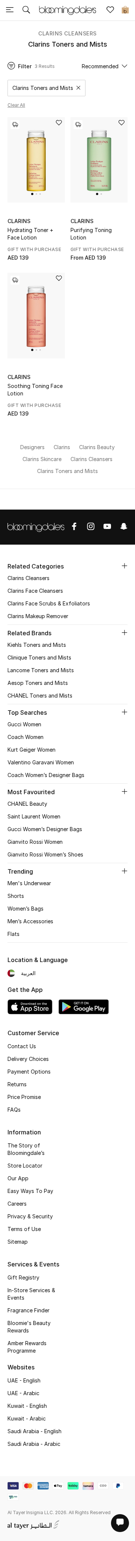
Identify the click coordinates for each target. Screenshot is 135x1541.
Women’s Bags (26, 908)
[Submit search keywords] (26, 10)
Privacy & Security (30, 1216)
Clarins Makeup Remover (38, 616)
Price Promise (24, 1097)
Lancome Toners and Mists (41, 670)
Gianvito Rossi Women (35, 842)
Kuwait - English (27, 1406)
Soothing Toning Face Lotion (35, 390)
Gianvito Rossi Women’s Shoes (45, 854)
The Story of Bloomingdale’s (26, 1149)
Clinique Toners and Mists (39, 657)
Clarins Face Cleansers (35, 591)
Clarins (19, 221)
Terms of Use (24, 1229)
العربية (28, 973)
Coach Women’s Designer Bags (46, 775)
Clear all (16, 105)
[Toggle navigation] (10, 10)
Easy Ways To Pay (30, 1191)
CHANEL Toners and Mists (40, 695)
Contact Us (22, 1046)
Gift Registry (23, 1277)
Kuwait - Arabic (27, 1418)
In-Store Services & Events (31, 1294)
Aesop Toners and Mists (38, 683)
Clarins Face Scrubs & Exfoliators (49, 603)
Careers (17, 1203)
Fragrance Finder (29, 1310)
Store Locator (25, 1165)
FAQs (14, 1109)
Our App (18, 1178)
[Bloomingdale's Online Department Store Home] (67, 9)
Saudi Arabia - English (35, 1431)
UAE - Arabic (23, 1393)
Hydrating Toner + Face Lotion (30, 234)
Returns (17, 1084)
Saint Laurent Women (34, 816)
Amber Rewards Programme (27, 1347)
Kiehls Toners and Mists (37, 645)
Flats (14, 934)
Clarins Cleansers (67, 33)
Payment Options (29, 1071)
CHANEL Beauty (27, 804)
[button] (32, 194)
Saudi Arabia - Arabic (34, 1444)
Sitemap (18, 1241)
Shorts (16, 896)
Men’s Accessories (30, 921)
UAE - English (24, 1380)
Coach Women (26, 737)
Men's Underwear (29, 883)
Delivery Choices (28, 1059)
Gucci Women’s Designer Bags (45, 829)
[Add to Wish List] (59, 123)
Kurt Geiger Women (32, 749)
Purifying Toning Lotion (91, 234)
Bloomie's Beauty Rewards (29, 1327)
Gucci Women (24, 724)
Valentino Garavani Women (41, 762)
